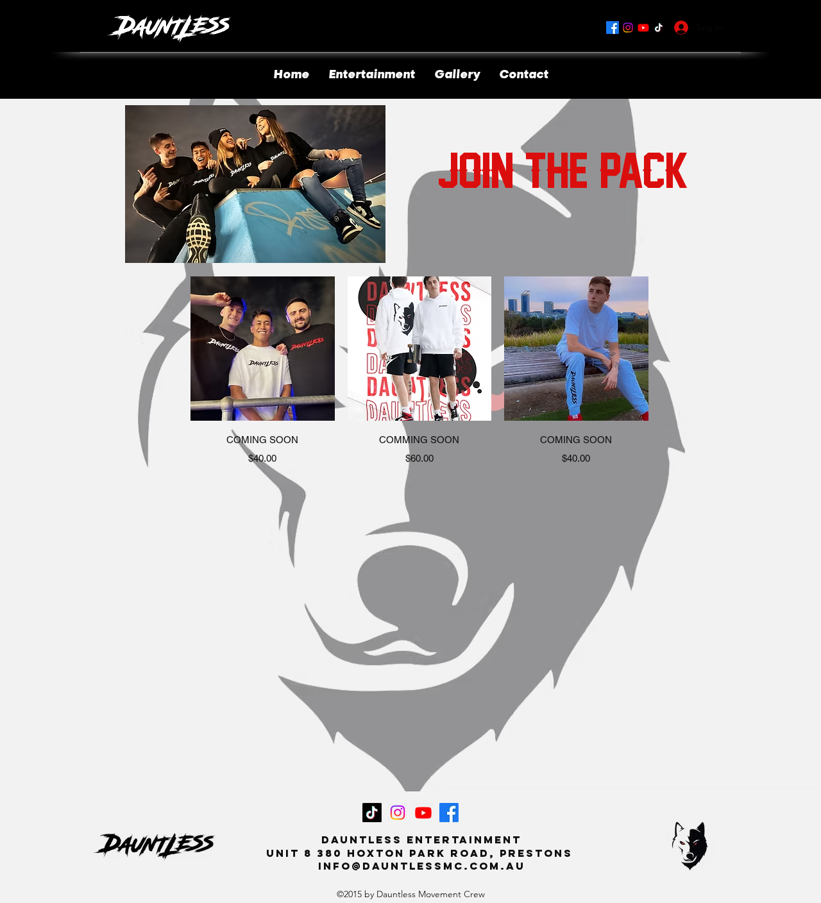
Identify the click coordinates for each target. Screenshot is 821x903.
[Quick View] (262, 348)
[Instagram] (628, 27)
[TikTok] (658, 27)
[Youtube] (643, 27)
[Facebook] (612, 27)
